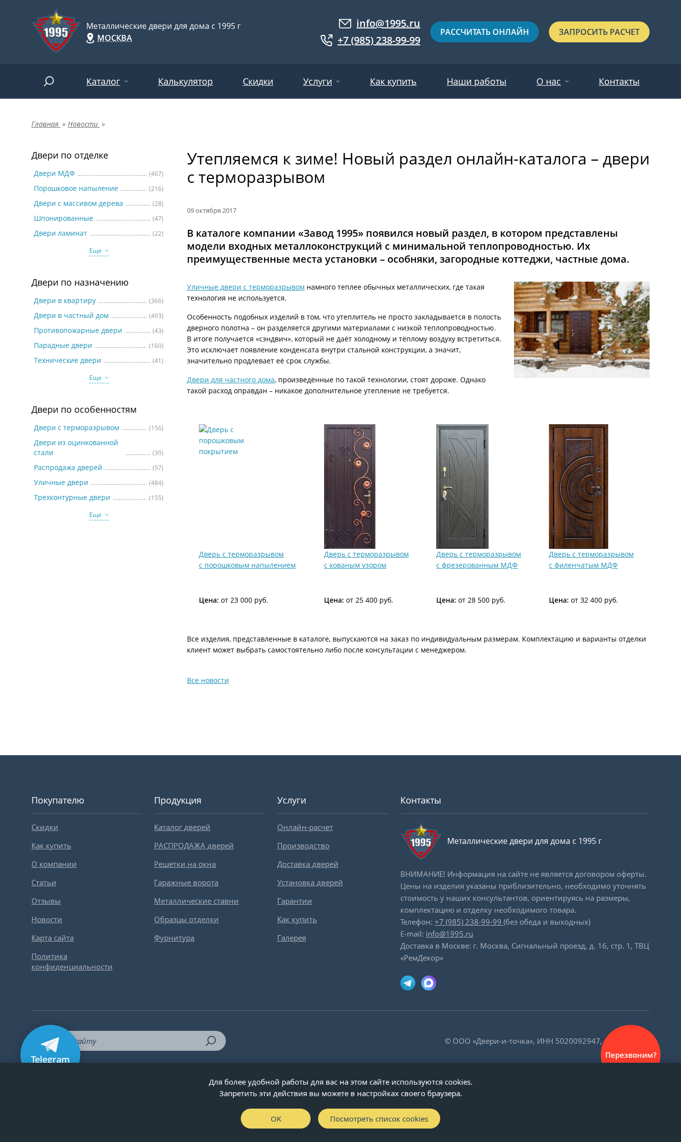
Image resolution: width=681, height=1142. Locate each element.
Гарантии (294, 901)
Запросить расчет (599, 31)
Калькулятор (185, 81)
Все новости (208, 680)
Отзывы (46, 901)
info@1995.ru (388, 23)
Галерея (291, 938)
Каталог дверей (182, 827)
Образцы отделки (186, 919)
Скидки (258, 81)
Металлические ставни (196, 901)
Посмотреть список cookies (379, 1119)
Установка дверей (310, 882)
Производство (303, 845)
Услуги (317, 81)
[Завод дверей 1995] (56, 32)
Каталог (103, 81)
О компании (54, 864)
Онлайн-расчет (305, 827)
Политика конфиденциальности (72, 961)
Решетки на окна (185, 864)
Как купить (393, 81)
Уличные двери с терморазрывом (246, 287)
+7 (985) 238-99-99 (379, 40)
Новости (46, 919)
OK (276, 1119)
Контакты (619, 81)
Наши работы (477, 81)
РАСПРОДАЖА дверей (194, 845)
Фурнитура (174, 938)
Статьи (43, 882)
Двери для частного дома (231, 379)
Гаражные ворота (186, 882)
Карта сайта (52, 938)
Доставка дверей (308, 864)
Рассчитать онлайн (484, 31)
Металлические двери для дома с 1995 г (163, 26)
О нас (548, 81)
